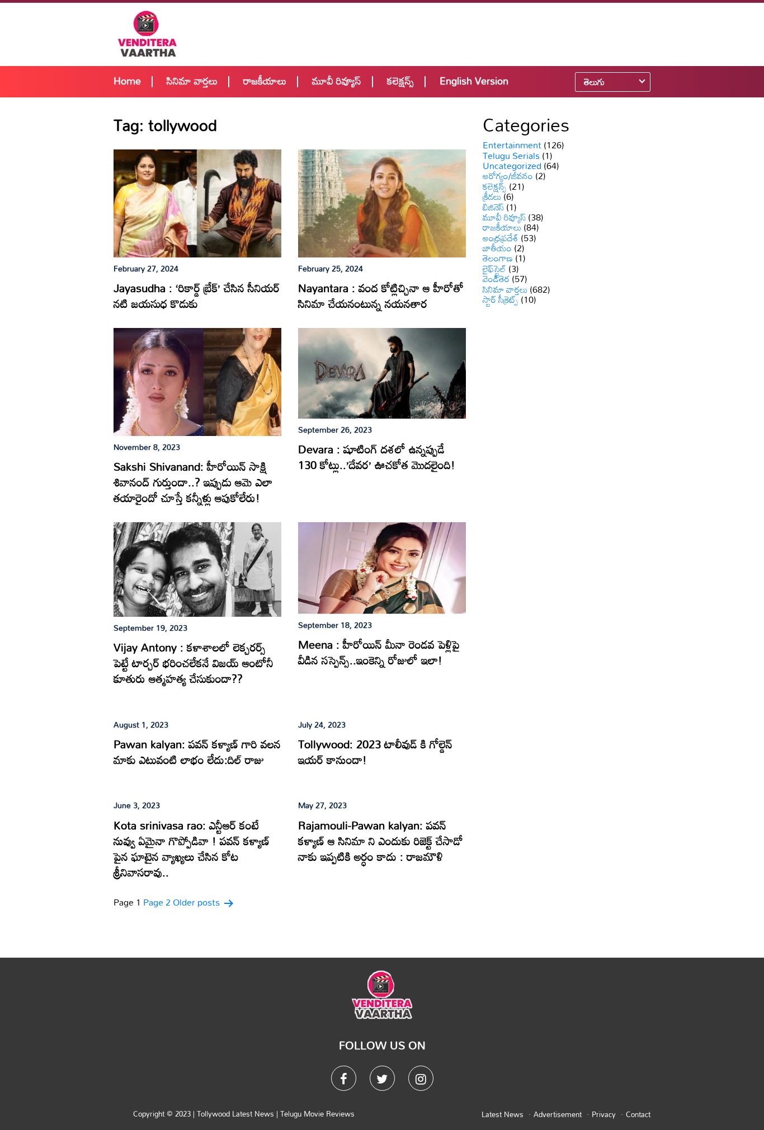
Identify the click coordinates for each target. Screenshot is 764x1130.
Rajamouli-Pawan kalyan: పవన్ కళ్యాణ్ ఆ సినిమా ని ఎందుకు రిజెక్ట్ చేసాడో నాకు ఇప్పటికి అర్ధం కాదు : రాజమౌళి (380, 841)
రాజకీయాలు (264, 81)
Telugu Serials (511, 156)
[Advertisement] (455, 33)
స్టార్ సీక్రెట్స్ (500, 299)
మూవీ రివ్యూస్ (336, 81)
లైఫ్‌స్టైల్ (494, 269)
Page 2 (157, 902)
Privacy (604, 1114)
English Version (474, 81)
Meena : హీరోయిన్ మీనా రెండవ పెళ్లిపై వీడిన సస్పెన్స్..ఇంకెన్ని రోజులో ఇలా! (379, 652)
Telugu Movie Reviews (317, 1113)
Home (127, 81)
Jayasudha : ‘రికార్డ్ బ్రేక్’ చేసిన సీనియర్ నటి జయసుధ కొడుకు (197, 295)
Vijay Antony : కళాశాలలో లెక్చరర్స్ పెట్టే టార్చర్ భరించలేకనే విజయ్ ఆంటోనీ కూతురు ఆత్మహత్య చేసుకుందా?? (193, 663)
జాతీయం (497, 248)
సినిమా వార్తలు (192, 81)
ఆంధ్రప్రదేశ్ (500, 238)
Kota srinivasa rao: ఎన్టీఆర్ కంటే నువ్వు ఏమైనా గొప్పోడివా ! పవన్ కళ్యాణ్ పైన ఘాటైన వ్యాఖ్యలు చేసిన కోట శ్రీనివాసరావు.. (192, 848)
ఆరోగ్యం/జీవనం (508, 176)
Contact (638, 1114)
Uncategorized (512, 166)
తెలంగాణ (498, 258)
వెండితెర (496, 279)
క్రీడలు (492, 196)
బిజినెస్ (493, 207)
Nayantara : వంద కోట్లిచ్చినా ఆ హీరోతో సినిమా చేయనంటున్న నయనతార (381, 295)
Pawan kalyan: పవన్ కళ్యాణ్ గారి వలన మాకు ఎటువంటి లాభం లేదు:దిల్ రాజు (197, 752)
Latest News (503, 1114)
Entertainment (512, 145)
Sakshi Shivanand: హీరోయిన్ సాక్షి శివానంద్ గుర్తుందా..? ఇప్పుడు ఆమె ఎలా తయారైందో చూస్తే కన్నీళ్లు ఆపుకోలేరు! (193, 482)
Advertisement (558, 1114)
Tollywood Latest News (236, 1113)
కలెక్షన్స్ (400, 81)
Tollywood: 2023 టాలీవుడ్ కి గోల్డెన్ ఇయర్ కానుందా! (375, 752)
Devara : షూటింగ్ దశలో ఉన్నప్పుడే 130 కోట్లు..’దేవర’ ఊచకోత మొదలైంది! (376, 457)
